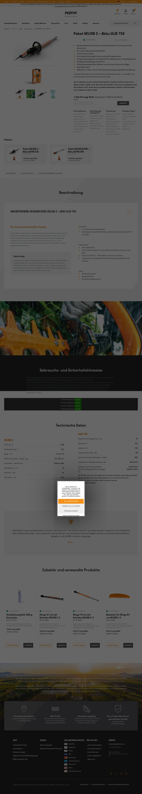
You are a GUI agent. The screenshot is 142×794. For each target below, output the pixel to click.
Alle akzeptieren (71, 501)
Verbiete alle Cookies (71, 506)
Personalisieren (71, 511)
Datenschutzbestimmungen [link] (71, 515)
